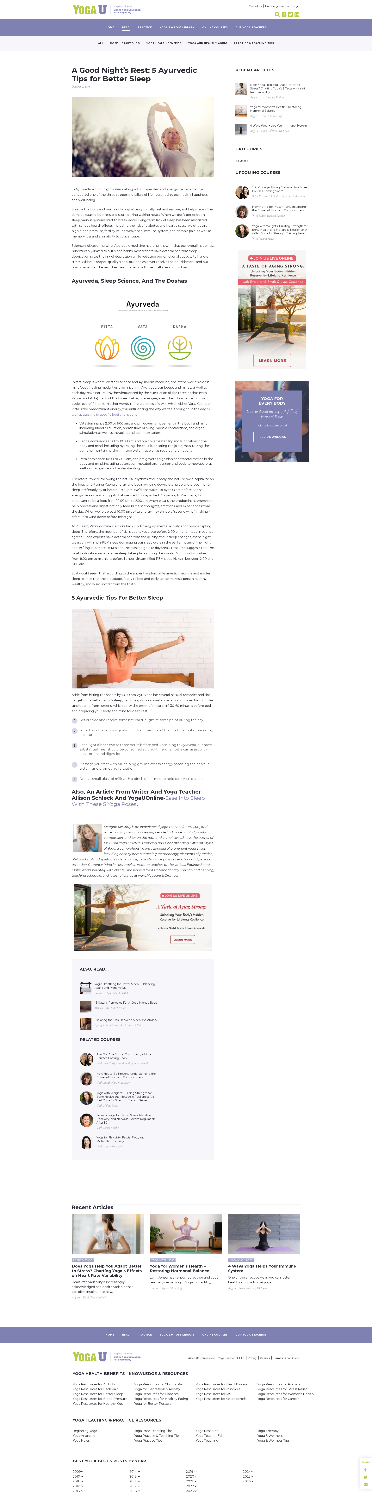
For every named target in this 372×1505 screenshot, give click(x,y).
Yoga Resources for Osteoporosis (221, 1399)
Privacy (252, 1358)
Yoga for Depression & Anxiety (157, 1389)
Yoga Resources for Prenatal (279, 1384)
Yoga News (81, 1440)
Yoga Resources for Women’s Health (285, 1394)
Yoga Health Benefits (164, 43)
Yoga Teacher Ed (209, 1436)
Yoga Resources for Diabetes (156, 1394)
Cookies (265, 1358)
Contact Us (255, 6)
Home (110, 27)
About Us (193, 1358)
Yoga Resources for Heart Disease (221, 1384)
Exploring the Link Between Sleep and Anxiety (126, 1020)
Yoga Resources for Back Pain (96, 1389)
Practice (145, 27)
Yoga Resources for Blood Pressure (100, 1399)
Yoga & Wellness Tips (273, 1440)
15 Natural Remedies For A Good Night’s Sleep (126, 1002)
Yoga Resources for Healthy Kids (98, 1403)
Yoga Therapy (268, 1431)
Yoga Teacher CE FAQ (232, 1358)
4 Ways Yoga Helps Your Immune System (278, 125)
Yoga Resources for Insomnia (218, 1389)
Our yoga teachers (251, 27)
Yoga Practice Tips (148, 1440)
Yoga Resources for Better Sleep (98, 1394)
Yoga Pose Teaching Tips (153, 1431)
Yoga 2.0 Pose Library (177, 27)
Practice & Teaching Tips (254, 43)
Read (126, 27)
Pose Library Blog (125, 43)
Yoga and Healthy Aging (207, 43)
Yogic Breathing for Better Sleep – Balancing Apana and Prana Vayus (125, 985)
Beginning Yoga (85, 1431)
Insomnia (241, 160)
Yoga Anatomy (84, 1436)
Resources (208, 1358)
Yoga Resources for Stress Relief (282, 1389)
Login (296, 6)
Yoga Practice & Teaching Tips (157, 1436)
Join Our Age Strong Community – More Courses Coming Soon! (123, 1056)
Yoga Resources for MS (213, 1394)
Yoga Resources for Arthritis (94, 1384)
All (101, 43)
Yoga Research (207, 1431)
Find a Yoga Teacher (277, 6)
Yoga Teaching (207, 1440)
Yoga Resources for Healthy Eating (161, 1399)
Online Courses (215, 27)
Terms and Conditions (286, 1358)
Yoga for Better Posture (152, 1403)
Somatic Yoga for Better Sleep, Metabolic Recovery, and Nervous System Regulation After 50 (125, 1119)
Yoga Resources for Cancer (278, 1399)
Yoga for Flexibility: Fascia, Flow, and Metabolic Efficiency (120, 1139)
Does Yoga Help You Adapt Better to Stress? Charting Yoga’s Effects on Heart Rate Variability (277, 88)
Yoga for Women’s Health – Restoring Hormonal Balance (275, 108)
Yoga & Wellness (269, 1436)
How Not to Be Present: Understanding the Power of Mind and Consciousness (126, 1075)
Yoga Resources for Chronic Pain (159, 1384)
